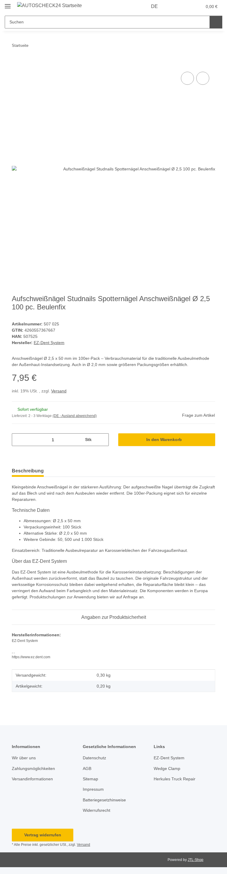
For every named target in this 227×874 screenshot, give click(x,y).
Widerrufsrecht (96, 810)
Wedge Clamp (167, 768)
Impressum (93, 789)
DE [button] (154, 6)
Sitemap (90, 778)
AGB (87, 768)
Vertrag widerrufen (42, 835)
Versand (59, 391)
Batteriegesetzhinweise (104, 800)
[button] (174, 6)
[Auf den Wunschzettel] (202, 78)
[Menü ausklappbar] (8, 3)
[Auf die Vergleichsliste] (187, 78)
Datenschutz (94, 757)
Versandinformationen (32, 778)
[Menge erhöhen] (102, 440)
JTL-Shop (195, 860)
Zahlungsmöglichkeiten (33, 768)
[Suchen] (216, 22)
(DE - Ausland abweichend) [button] (75, 416)
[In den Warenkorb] (16, 63)
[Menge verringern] (18, 440)
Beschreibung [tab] (28, 470)
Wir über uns (24, 757)
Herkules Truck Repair (174, 778)
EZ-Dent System (169, 757)
